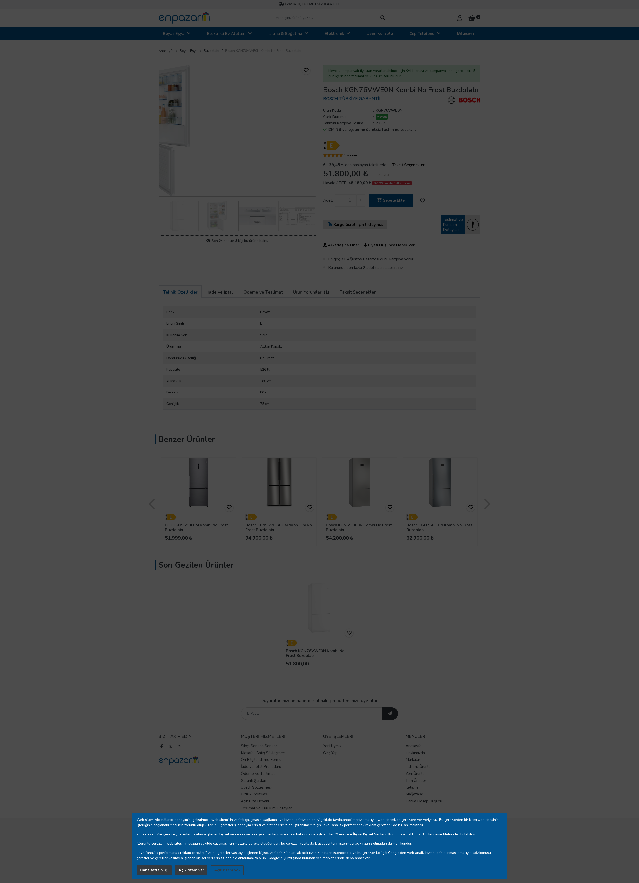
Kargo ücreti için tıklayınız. (358, 224)
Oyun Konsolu (379, 33)
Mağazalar (414, 794)
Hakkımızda (415, 752)
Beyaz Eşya (173, 33)
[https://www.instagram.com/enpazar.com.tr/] (178, 747)
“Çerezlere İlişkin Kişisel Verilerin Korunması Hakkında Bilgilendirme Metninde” (397, 834)
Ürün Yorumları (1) (311, 292)
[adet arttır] (361, 200)
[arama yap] (382, 18)
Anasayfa (166, 50)
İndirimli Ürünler (419, 766)
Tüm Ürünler (416, 780)
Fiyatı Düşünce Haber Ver (391, 245)
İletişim (412, 787)
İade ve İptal (220, 292)
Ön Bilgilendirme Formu (261, 759)
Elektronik (334, 33)
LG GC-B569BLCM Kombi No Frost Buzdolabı (196, 527)
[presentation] (162, 130)
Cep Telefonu (421, 33)
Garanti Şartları (253, 780)
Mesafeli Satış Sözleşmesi (263, 752)
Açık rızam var (191, 870)
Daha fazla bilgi (154, 870)
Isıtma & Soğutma (285, 33)
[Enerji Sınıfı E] (332, 145)
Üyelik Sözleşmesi (256, 787)
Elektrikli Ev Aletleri (226, 33)
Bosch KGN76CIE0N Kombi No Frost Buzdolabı (439, 527)
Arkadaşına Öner (343, 245)
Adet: (328, 200)
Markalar (413, 759)
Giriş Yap (330, 752)
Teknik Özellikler (180, 292)
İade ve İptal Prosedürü (261, 766)
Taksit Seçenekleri (409, 165)
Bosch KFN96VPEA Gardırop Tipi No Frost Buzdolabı (278, 527)
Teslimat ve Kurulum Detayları (266, 808)
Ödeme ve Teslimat (263, 292)
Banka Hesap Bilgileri (424, 801)
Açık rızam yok (227, 870)
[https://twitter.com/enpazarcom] (170, 747)
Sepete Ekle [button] (394, 200)
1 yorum (350, 155)
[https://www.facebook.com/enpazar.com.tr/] (162, 747)
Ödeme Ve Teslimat (258, 773)
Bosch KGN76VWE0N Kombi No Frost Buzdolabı (315, 653)
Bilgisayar (466, 33)
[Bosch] (464, 100)
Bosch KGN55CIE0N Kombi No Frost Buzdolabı (359, 527)
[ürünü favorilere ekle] (306, 70)
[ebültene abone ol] (390, 713)
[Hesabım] (459, 17)
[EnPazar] (184, 18)
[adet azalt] (339, 200)
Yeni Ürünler (416, 773)
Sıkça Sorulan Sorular (259, 745)
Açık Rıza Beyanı (255, 801)
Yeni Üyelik (332, 745)
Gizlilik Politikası (254, 794)
